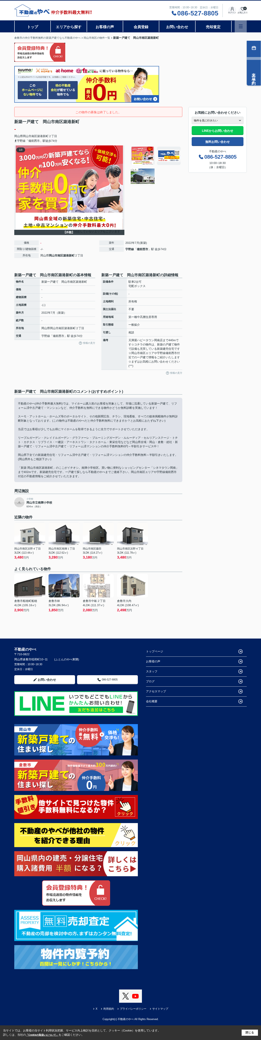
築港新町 (43, 136)
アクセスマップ (156, 691)
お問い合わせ (177, 27)
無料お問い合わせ (217, 141)
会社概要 (151, 701)
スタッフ (151, 671)
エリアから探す (69, 27)
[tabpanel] (155, 166)
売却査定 (213, 27)
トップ (32, 27)
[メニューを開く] (241, 26)
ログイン (232, 12)
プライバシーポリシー (133, 1008)
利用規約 (108, 1008)
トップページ (154, 651)
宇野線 (129, 249)
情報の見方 (89, 343)
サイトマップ (160, 1008)
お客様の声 (105, 27)
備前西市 (142, 249)
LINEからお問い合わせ (217, 130)
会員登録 (141, 27)
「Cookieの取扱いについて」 (42, 1034)
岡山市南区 (30, 136)
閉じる (250, 1032)
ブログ (150, 681)
